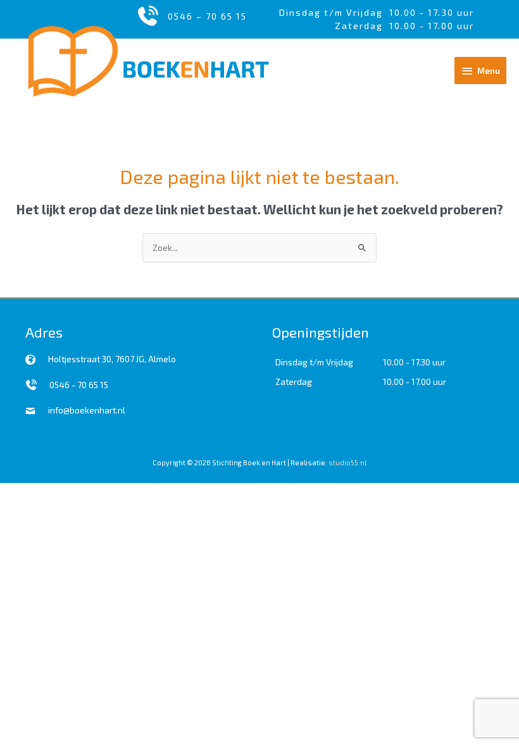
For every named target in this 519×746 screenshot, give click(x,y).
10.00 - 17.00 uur (414, 381)
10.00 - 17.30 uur (431, 12)
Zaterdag (293, 381)
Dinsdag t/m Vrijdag (334, 12)
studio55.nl (347, 462)
